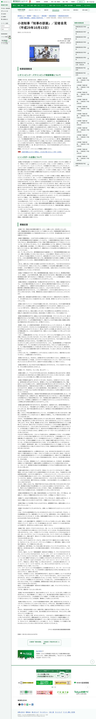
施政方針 (46, 10)
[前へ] (20, 687)
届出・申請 (65, 1)
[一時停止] (55, 687)
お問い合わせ (21, 712)
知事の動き (75, 10)
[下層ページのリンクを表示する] (88, 27)
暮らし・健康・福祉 (18, 5)
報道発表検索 (4, 34)
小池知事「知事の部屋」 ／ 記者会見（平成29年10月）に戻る (44, 642)
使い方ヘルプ (35, 712)
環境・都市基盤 (68, 5)
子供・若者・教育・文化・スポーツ (36, 5)
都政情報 (78, 5)
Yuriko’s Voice (66, 10)
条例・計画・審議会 (55, 1)
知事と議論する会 (86, 10)
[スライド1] (52, 687)
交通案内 (73, 1)
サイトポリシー (44, 712)
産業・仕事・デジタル (55, 5)
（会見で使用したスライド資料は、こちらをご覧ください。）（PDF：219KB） (41, 152)
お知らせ (81, 1)
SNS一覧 (51, 712)
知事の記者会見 (55, 10)
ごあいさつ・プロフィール (34, 10)
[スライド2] (53, 687)
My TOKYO (87, 5)
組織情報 (38, 1)
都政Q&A (28, 712)
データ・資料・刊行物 (69, 712)
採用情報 (46, 1)
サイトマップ (58, 712)
